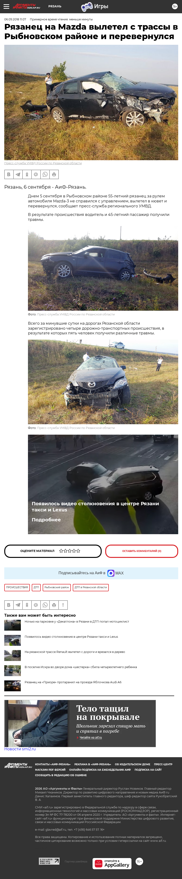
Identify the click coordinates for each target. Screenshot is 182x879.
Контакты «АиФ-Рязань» (53, 764)
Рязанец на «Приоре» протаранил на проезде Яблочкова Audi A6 (73, 682)
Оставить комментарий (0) (141, 551)
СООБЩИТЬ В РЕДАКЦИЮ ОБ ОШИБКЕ (61, 775)
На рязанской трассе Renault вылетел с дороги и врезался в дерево (75, 652)
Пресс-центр (163, 764)
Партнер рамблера (76, 861)
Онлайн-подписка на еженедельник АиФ (100, 769)
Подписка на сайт (148, 769)
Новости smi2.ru (20, 749)
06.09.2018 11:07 (15, 19)
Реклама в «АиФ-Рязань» (92, 764)
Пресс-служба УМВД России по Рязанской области (43, 163)
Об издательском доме (132, 764)
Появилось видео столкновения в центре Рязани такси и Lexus (95, 507)
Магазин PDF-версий (50, 769)
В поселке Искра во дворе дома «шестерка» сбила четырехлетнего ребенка (81, 667)
